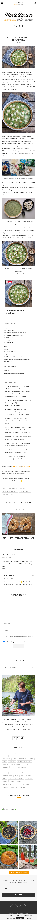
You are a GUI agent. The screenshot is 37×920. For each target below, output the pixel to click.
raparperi (29, 778)
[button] (3, 527)
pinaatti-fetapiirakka (10, 491)
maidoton (5, 764)
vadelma (5, 787)
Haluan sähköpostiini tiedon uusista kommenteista (20, 642)
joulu (12, 756)
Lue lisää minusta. (25, 729)
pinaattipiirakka (25, 491)
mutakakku (27, 770)
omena (5, 773)
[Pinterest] (19, 26)
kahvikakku (6, 758)
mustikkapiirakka (16, 770)
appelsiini (5, 753)
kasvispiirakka (23, 758)
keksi (4, 761)
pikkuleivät (29, 773)
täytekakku (26, 784)
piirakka (12, 773)
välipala (22, 787)
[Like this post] (21, 502)
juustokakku (29, 756)
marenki (5, 767)
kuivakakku (12, 761)
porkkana (29, 775)
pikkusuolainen (7, 775)
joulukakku (19, 756)
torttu (18, 784)
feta (4, 488)
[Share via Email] (30, 502)
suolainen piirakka (9, 494)
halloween (24, 753)
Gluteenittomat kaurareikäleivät (18, 538)
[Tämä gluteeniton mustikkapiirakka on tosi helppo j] (9, 832)
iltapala (5, 756)
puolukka (12, 778)
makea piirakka (15, 764)
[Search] (35, 3)
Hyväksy (20, 918)
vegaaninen (14, 787)
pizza (22, 775)
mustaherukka (22, 767)
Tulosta (9, 317)
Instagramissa (26, 466)
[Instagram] (16, 26)
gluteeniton (13, 488)
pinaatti (22, 488)
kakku (14, 758)
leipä (29, 761)
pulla (4, 778)
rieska (5, 781)
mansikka (25, 764)
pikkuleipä (20, 773)
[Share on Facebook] (23, 502)
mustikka (5, 770)
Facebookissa (17, 466)
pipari (16, 775)
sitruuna (12, 781)
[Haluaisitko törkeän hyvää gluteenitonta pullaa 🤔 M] (9, 857)
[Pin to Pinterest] (27, 502)
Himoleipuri (9, 576)
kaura (31, 758)
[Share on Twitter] (25, 502)
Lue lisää (28, 918)
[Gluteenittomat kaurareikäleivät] (18, 524)
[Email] (22, 26)
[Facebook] (14, 26)
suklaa (19, 781)
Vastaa (33, 555)
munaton (13, 767)
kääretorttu (21, 761)
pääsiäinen (20, 778)
